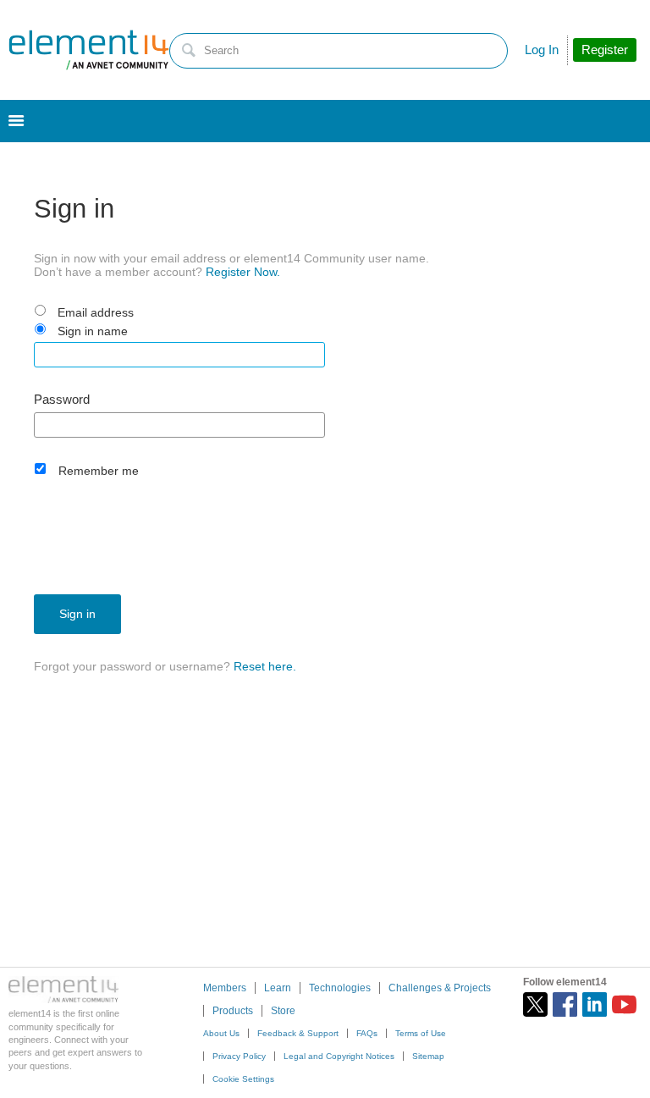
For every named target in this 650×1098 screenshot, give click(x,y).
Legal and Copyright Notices (339, 1056)
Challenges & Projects (439, 988)
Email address (96, 312)
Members (224, 988)
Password (62, 399)
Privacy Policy (239, 1056)
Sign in (77, 614)
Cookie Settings (243, 1079)
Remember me (98, 470)
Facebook (565, 1004)
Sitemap (428, 1056)
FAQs (366, 1033)
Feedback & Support (298, 1033)
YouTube (624, 1004)
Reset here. (265, 666)
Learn (277, 988)
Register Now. (243, 272)
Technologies (340, 988)
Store (283, 1011)
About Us (221, 1033)
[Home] (88, 50)
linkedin (594, 1004)
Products (232, 1011)
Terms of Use (420, 1033)
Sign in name (93, 331)
